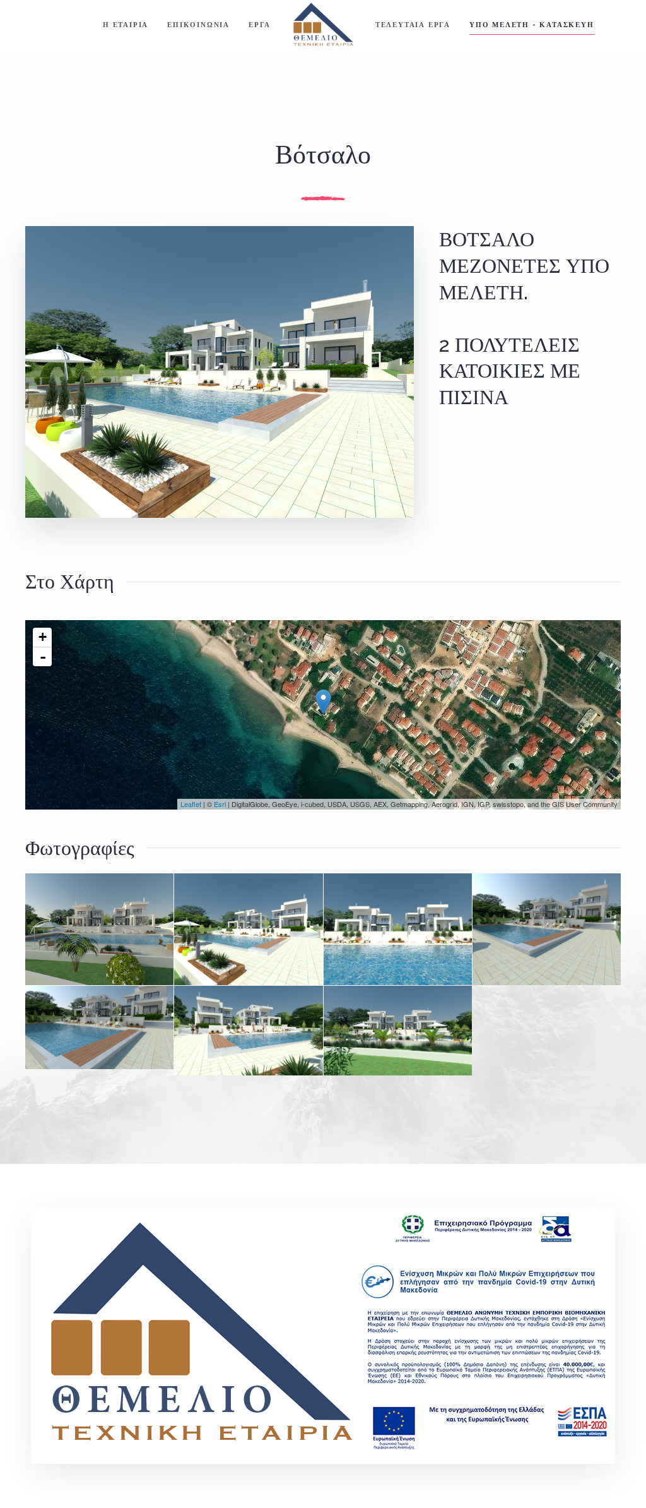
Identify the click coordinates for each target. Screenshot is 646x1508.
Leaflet (190, 804)
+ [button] (42, 637)
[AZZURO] (99, 928)
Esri (220, 804)
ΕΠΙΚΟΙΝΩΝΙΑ (198, 25)
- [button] (42, 657)
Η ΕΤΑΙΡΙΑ (125, 25)
